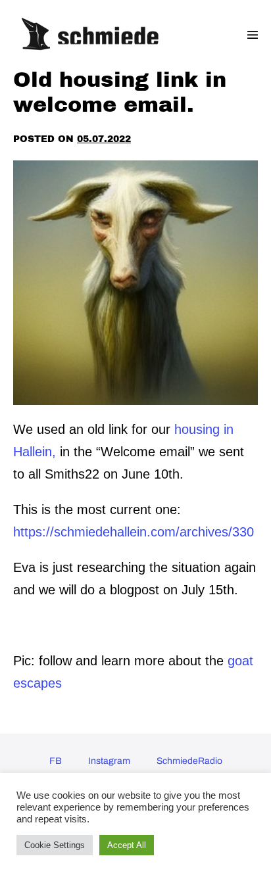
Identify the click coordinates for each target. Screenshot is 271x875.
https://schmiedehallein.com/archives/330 (135, 532)
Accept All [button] (126, 845)
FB (55, 761)
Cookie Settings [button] (54, 845)
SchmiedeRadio (189, 761)
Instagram (109, 761)
